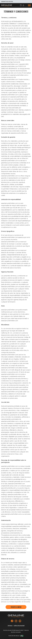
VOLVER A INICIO (16, 607)
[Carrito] (20, 5)
